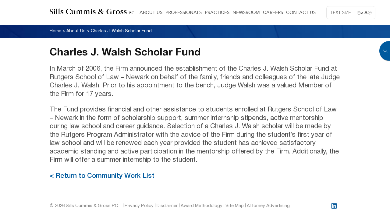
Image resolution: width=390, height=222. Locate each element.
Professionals (183, 12)
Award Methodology (201, 206)
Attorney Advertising (268, 206)
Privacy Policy (139, 206)
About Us (151, 12)
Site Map (234, 206)
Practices (217, 12)
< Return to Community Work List (102, 176)
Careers (273, 12)
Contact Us (301, 12)
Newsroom (246, 12)
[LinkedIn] (334, 206)
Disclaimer (167, 206)
